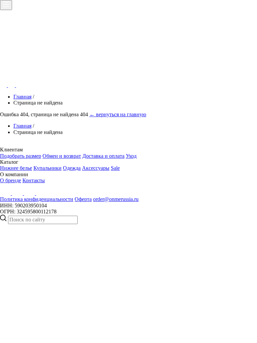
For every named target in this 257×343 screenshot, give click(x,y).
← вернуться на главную (117, 114)
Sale (115, 168)
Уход (131, 156)
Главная (22, 96)
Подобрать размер (20, 156)
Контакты (33, 180)
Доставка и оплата (103, 156)
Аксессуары (95, 168)
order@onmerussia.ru (116, 199)
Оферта (83, 199)
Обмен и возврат (61, 156)
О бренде (10, 180)
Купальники (47, 168)
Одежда (72, 168)
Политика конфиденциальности (36, 199)
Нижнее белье (16, 168)
